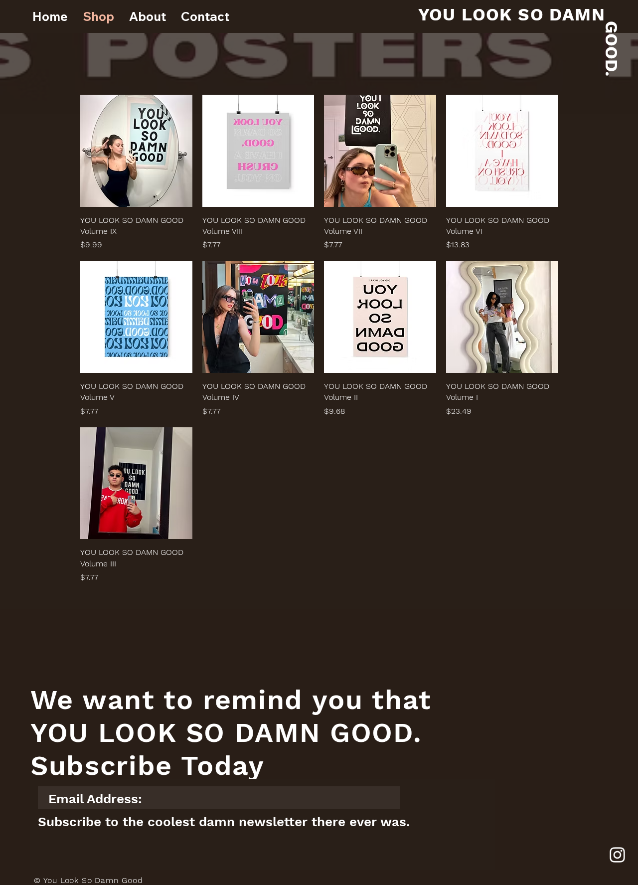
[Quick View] (136, 151)
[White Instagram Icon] (617, 855)
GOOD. (611, 48)
